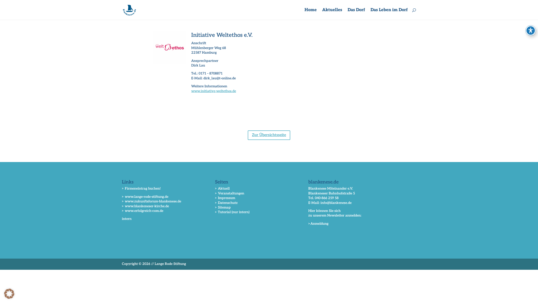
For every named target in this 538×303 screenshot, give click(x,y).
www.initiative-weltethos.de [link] (213, 91)
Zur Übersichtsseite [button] (269, 135)
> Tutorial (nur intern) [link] (232, 212)
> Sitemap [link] (223, 208)
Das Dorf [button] (356, 10)
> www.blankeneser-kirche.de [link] (145, 206)
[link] (129, 10)
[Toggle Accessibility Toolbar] (531, 30)
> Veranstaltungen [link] (229, 193)
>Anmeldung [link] (318, 224)
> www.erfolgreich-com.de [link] (142, 211)
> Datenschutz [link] (226, 203)
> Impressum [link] (225, 198)
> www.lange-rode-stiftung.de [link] (145, 197)
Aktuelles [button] (332, 10)
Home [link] (311, 10)
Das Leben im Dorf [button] (389, 10)
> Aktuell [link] (222, 189)
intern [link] (127, 219)
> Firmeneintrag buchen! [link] (141, 189)
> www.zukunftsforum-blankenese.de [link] (151, 201)
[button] (9, 293)
